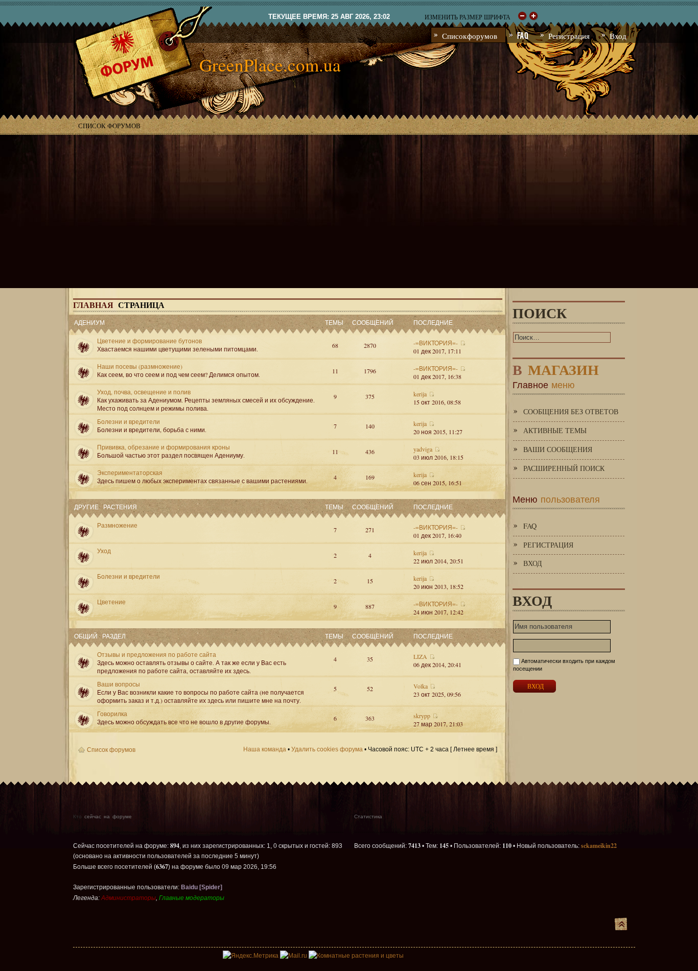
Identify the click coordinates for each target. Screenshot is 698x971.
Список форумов (109, 125)
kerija (420, 394)
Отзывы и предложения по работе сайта (156, 654)
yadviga (422, 449)
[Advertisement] (349, 211)
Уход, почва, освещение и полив (144, 392)
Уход (104, 551)
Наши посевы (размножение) (139, 366)
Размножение (117, 525)
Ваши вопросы (118, 684)
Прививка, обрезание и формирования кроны (163, 447)
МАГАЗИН (556, 367)
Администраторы (128, 898)
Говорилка (112, 713)
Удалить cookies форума (327, 749)
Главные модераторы (191, 898)
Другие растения (105, 506)
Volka (420, 686)
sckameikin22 (599, 845)
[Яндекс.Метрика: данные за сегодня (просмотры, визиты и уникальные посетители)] (250, 956)
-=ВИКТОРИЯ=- (435, 343)
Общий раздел (100, 635)
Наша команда (264, 749)
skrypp (421, 716)
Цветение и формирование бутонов (149, 341)
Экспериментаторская (129, 472)
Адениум (89, 322)
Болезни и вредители (128, 421)
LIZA (420, 656)
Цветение (111, 602)
